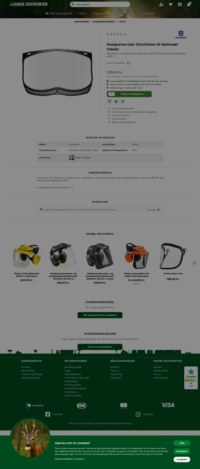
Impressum (79, 459)
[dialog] (100, 234)
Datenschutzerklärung (64, 459)
